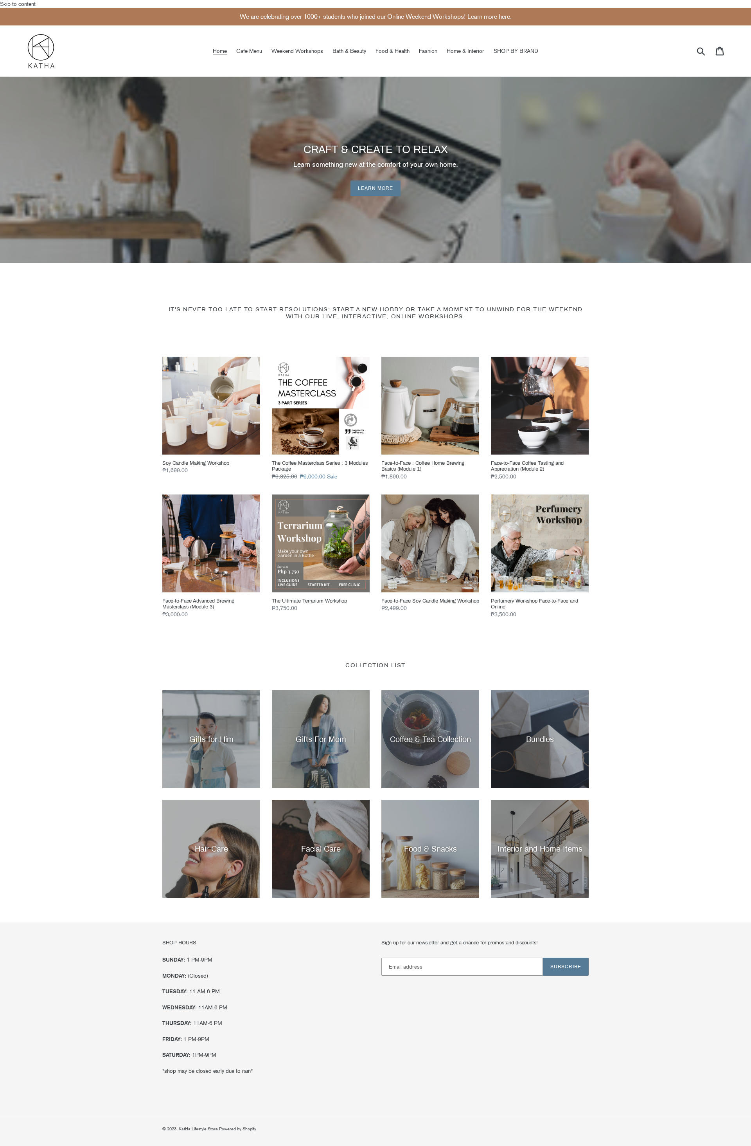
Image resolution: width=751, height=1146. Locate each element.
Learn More (375, 188)
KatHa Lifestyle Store (199, 1129)
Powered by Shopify (237, 1129)
